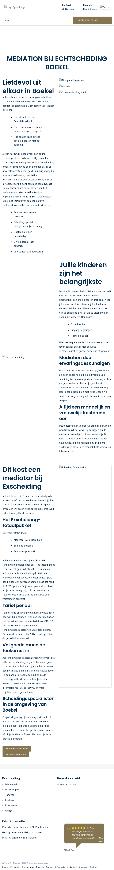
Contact (9, 810)
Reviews (9, 800)
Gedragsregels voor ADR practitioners (22, 832)
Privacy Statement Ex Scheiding (19, 837)
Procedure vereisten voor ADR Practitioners (25, 827)
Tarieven (9, 794)
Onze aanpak (12, 789)
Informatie (11, 805)
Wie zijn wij (11, 784)
